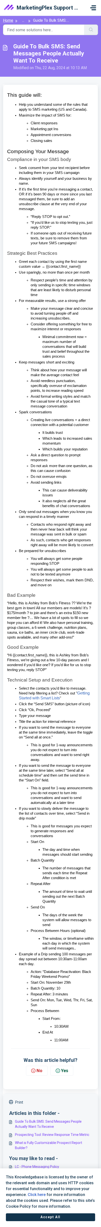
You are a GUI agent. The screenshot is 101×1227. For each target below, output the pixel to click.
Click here (37, 1194)
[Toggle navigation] (93, 7)
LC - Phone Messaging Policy (37, 1167)
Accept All (50, 1217)
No (39, 1070)
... (23, 20)
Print (19, 1102)
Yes (64, 1070)
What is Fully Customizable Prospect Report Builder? (48, 1145)
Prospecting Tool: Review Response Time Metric (52, 1135)
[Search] (91, 29)
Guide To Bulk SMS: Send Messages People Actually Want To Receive (48, 1124)
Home (8, 20)
